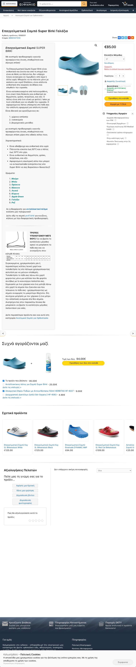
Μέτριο (36, 520)
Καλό (39, 520)
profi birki (29, 215)
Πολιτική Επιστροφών (81, 645)
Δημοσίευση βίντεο (25, 495)
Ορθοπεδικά (87, 10)
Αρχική (6, 15)
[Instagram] (125, 37)
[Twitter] (122, 37)
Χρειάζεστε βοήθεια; (20, 622)
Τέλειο (42, 520)
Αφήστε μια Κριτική (25, 485)
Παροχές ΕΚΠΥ (113, 622)
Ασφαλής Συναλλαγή (116, 81)
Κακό (33, 520)
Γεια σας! (97, 3)
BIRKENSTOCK (14, 38)
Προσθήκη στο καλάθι (118, 98)
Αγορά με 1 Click (118, 104)
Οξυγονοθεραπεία (47, 10)
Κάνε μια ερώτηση (25, 490)
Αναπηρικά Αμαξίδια (68, 10)
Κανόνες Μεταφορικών (82, 648)
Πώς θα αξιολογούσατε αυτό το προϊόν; (22, 515)
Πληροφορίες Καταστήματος (70, 622)
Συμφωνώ (123, 662)
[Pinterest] (129, 37)
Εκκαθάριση (109, 63)
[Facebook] (119, 37)
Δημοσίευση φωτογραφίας (25, 501)
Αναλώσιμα (101, 10)
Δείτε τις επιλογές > (12, 387)
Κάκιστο (29, 520)
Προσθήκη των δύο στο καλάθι (83, 363)
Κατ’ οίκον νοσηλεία (26, 10)
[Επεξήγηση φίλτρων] (106, 89)
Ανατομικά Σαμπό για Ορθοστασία (32, 318)
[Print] (132, 37)
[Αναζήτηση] (84, 3)
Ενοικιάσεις (8, 10)
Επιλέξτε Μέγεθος (113, 55)
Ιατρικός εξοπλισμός (119, 10)
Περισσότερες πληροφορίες (14, 663)
